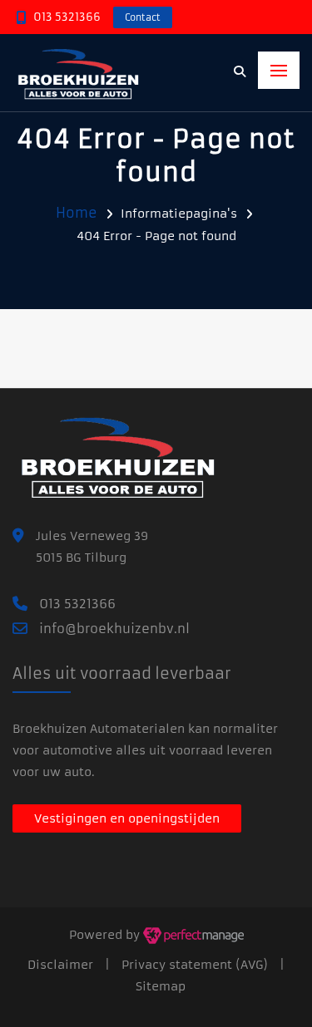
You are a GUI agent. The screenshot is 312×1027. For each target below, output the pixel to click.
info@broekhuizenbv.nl (114, 628)
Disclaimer (60, 964)
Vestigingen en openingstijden (127, 818)
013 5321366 (67, 17)
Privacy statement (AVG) (194, 964)
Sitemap (161, 986)
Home (76, 212)
